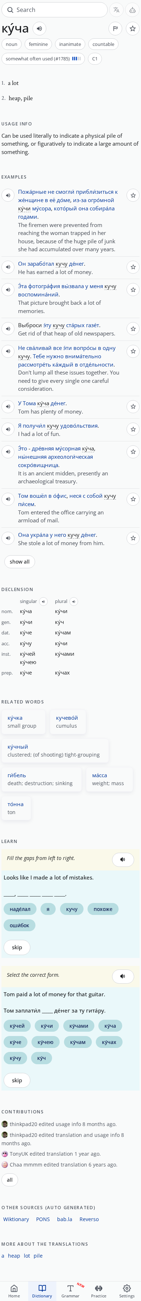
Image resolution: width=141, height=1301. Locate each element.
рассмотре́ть (34, 364)
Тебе (39, 356)
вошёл (38, 495)
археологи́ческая (70, 456)
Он (22, 263)
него (60, 534)
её (52, 200)
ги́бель (17, 775)
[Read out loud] (39, 28)
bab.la (64, 1219)
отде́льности (97, 364)
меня (96, 286)
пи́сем (26, 504)
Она (23, 534)
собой (95, 495)
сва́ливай (39, 347)
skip (17, 947)
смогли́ (65, 191)
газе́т (92, 325)
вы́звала (72, 286)
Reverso (89, 1219)
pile (38, 1255)
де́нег (76, 263)
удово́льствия (79, 425)
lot (27, 1255)
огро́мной (101, 200)
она (83, 208)
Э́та (22, 286)
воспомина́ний (38, 294)
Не (21, 347)
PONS (43, 1219)
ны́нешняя (32, 456)
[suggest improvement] (115, 28)
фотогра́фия (44, 286)
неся (75, 495)
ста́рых (75, 325)
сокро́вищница (38, 464)
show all (20, 562)
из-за (79, 200)
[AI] (132, 10)
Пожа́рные (32, 191)
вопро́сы (85, 347)
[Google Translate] (116, 10)
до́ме (63, 200)
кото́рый (65, 208)
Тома (29, 403)
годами (27, 216)
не (51, 191)
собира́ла (102, 208)
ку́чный (18, 746)
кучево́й (67, 717)
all (10, 1180)
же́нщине (30, 200)
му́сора (41, 208)
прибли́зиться (95, 191)
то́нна (16, 804)
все (57, 347)
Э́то (22, 448)
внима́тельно (83, 356)
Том (23, 495)
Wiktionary (16, 1219)
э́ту (47, 325)
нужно (55, 356)
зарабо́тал (40, 263)
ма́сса (99, 775)
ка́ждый (62, 364)
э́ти (67, 347)
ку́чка (15, 717)
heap (14, 1255)
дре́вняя (43, 448)
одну (109, 347)
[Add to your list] (133, 28)
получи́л (34, 425)
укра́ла (39, 534)
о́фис (60, 495)
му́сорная (68, 448)
